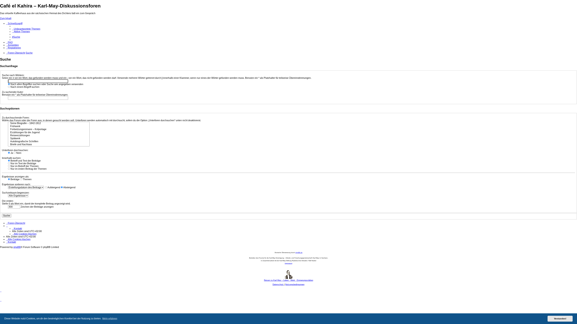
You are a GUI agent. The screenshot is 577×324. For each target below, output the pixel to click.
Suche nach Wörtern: (13, 75)
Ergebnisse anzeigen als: (15, 176)
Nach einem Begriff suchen (24, 87)
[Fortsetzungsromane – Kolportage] (48, 129)
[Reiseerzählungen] (48, 135)
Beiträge (15, 179)
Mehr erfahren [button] (109, 318)
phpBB (17, 247)
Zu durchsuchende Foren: (15, 117)
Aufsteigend (53, 187)
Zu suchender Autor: (12, 92)
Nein (18, 153)
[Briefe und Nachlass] (48, 144)
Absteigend (69, 187)
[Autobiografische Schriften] (48, 141)
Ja (11, 153)
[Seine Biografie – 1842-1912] (48, 123)
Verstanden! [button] (560, 318)
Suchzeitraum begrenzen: (15, 192)
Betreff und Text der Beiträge (25, 160)
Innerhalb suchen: (11, 158)
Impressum (288, 263)
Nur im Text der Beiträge (23, 163)
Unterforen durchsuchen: (15, 150)
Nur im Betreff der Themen (24, 166)
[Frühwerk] (48, 126)
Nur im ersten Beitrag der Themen (28, 169)
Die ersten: (8, 201)
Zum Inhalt (5, 18)
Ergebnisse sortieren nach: (16, 184)
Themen (27, 179)
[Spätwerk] (48, 138)
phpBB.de (298, 252)
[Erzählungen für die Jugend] (48, 132)
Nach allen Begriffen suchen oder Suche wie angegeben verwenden (46, 84)
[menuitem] (26, 29)
